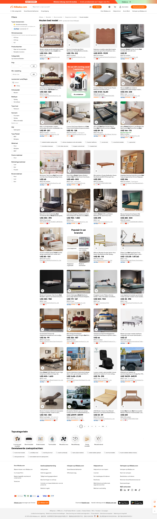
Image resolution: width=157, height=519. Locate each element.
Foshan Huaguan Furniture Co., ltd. (76, 134)
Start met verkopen (125, 473)
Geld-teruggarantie (46, 473)
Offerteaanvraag (71, 473)
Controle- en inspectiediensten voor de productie (52, 484)
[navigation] (24, 222)
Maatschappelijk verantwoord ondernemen (22, 477)
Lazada (78, 510)
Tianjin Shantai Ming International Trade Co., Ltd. (132, 341)
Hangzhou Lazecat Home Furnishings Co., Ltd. (105, 57)
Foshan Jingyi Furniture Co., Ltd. (103, 380)
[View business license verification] (95, 516)
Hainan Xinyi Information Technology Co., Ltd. (132, 380)
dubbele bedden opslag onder (49, 142)
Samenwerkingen (125, 483)
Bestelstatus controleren (127, 476)
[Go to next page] (106, 426)
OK (34, 66)
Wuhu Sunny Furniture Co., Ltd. (129, 57)
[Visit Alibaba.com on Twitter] (128, 490)
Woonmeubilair (58, 17)
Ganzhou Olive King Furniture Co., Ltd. (50, 95)
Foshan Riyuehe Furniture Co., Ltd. (130, 95)
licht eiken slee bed (63, 146)
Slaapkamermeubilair (71, 17)
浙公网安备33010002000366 (108, 516)
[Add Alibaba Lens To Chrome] (43, 502)
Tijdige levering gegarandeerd (49, 476)
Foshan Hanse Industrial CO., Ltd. (76, 183)
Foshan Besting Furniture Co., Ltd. (49, 303)
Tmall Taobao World (69, 510)
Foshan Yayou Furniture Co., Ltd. (49, 418)
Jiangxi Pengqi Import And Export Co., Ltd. (78, 380)
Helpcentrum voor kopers (101, 469)
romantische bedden (118, 142)
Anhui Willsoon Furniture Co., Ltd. (103, 260)
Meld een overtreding (100, 488)
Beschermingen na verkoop (48, 479)
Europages (105, 510)
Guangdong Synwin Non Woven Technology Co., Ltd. (105, 134)
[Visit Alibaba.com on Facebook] (121, 490)
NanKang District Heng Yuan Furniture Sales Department (51, 341)
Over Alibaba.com (19, 465)
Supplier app (85, 502)
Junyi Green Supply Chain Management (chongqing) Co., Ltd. (132, 183)
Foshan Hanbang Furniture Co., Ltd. (50, 57)
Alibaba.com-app (111, 502)
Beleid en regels (45, 488)
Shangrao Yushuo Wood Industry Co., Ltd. (51, 380)
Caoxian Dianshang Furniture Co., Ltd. (50, 183)
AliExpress (53, 510)
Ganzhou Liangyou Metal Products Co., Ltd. (105, 341)
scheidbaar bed (34, 452)
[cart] (115, 7)
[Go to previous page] (77, 426)
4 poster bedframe (92, 142)
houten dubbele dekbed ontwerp (128, 452)
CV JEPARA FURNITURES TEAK (102, 183)
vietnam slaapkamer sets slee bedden (72, 142)
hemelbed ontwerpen (47, 146)
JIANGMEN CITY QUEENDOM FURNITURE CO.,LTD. (132, 221)
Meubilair (48, 17)
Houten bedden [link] (83, 17)
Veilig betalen (44, 469)
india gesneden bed (19, 456)
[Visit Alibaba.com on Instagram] (132, 490)
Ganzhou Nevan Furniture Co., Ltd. (130, 135)
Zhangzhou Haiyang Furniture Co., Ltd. (50, 260)
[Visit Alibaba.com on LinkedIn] (125, 490)
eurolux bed (105, 142)
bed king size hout (48, 452)
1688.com (60, 510)
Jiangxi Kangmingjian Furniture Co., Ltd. (78, 341)
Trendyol (97, 510)
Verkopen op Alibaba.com (127, 469)
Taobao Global (86, 510)
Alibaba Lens (18, 502)
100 (103, 426)
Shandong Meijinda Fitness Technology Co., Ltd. (132, 260)
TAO (92, 510)
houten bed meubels (19, 452)
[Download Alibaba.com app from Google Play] (137, 502)
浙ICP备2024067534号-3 (125, 516)
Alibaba (41, 17)
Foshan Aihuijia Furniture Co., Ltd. (76, 57)
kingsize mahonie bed (78, 146)
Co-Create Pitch (18, 473)
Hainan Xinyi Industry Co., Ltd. (75, 418)
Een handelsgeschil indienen (102, 476)
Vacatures (17, 481)
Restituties (97, 479)
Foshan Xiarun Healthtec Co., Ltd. (76, 303)
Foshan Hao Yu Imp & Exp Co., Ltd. (103, 221)
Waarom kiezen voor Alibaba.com (23, 469)
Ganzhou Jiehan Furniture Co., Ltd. (49, 134)
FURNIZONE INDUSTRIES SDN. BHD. (104, 95)
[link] (154, 501)
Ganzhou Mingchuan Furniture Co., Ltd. (131, 303)
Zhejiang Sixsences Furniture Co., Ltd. (77, 221)
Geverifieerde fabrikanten (74, 469)
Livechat (96, 473)
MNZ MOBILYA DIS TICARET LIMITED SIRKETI (51, 221)
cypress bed (132, 142)
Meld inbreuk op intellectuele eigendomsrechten (102, 484)
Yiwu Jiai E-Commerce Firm (101, 303)
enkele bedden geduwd (95, 452)
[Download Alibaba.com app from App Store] (123, 502)
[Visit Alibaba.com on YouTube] (136, 490)
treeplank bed (93, 146)
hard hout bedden (110, 452)
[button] (90, 7)
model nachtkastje (62, 452)
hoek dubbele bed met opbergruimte (39, 456)
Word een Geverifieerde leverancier (130, 479)
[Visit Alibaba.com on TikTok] (139, 490)
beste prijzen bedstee (78, 452)
